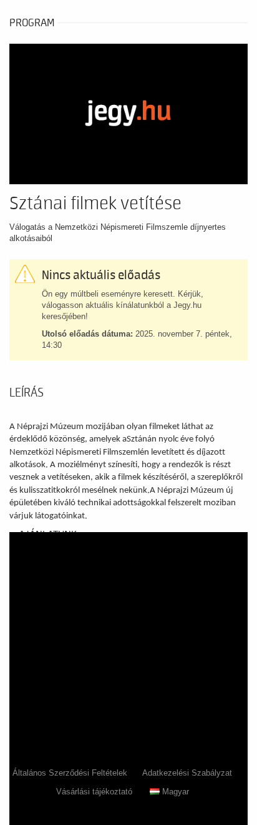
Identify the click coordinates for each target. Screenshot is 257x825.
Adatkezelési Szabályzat (187, 773)
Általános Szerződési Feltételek (69, 773)
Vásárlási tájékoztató (94, 791)
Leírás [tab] (26, 393)
